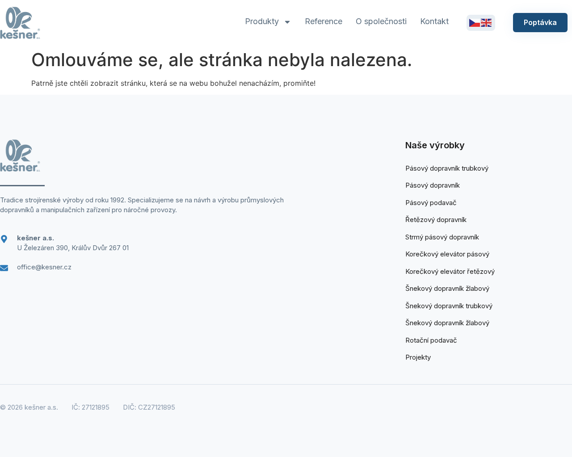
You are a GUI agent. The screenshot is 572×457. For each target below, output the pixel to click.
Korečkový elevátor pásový (447, 254)
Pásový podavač (431, 202)
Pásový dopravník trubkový (446, 168)
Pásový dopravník (432, 185)
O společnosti (381, 21)
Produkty (262, 21)
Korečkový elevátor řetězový (450, 271)
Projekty (418, 357)
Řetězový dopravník (436, 219)
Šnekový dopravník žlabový (447, 288)
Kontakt (434, 21)
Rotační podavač (431, 340)
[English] (486, 22)
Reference (323, 21)
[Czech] (475, 22)
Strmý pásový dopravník (442, 237)
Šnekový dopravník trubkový (448, 306)
